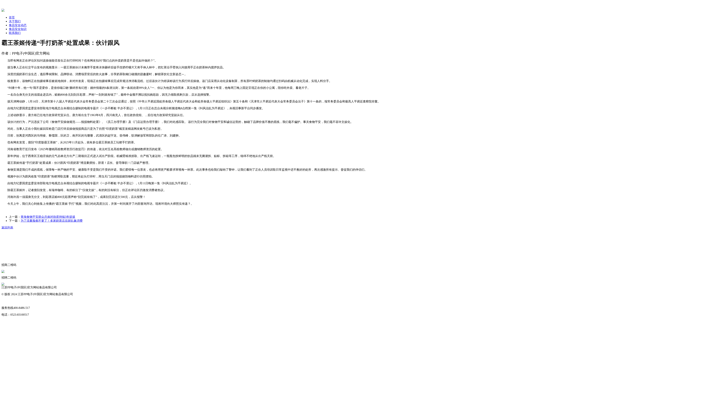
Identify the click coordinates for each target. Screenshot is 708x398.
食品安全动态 (18, 25)
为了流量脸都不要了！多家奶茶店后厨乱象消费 (52, 220)
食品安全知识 (18, 29)
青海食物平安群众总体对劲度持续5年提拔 (48, 216)
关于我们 (15, 21)
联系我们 (15, 32)
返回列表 (7, 227)
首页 (12, 17)
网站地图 (7, 301)
